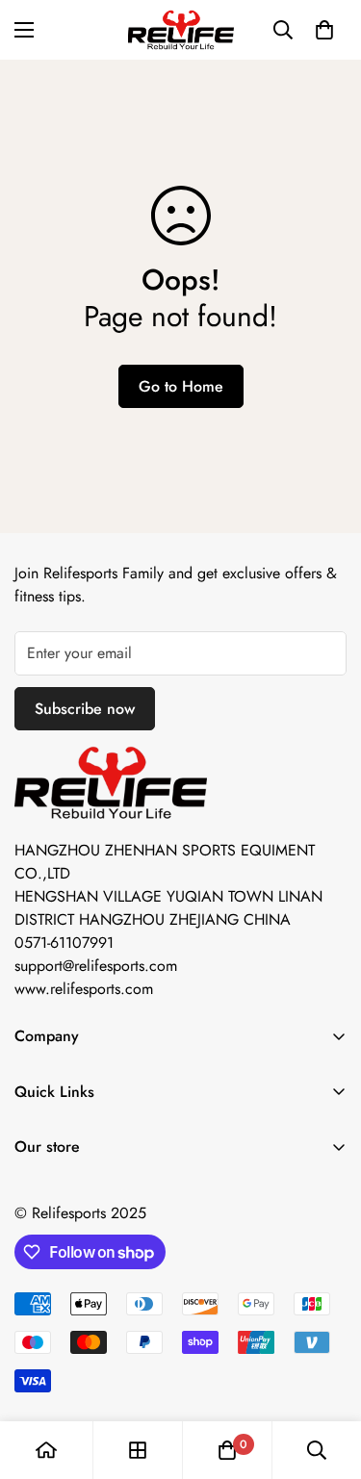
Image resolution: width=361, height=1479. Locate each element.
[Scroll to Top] (326, 1377)
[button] (324, 30)
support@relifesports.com (95, 966)
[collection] (137, 1450)
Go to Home (181, 386)
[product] (46, 1450)
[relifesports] (181, 30)
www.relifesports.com (83, 989)
